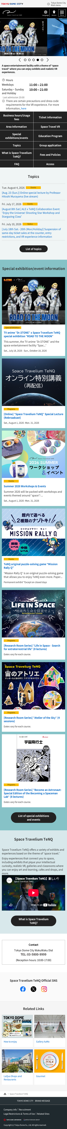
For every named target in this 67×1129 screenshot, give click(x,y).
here (23, 108)
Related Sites (43, 1113)
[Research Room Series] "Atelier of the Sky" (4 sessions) (32, 719)
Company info (10, 1109)
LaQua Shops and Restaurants (13, 1077)
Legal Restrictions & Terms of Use (19, 1113)
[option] (33, 37)
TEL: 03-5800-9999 (33, 954)
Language (45, 15)
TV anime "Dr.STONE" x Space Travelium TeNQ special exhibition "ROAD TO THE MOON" (32, 334)
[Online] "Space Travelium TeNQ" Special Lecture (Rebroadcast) (33, 415)
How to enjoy (10, 1041)
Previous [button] (19, 60)
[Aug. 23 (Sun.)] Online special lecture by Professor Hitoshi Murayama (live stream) (31, 194)
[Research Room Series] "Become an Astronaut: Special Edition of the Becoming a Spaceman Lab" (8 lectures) (32, 793)
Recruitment (25, 1109)
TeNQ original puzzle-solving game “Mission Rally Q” (30, 565)
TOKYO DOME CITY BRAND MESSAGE (33, 1100)
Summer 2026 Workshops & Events (25, 486)
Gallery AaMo (42, 1041)
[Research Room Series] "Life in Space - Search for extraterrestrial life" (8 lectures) (32, 647)
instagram (44, 989)
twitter (33, 989)
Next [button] (47, 60)
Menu (62, 15)
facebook (23, 989)
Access (54, 15)
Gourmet (40, 1076)
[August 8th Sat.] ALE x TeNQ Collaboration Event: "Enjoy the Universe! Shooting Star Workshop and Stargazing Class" (31, 212)
